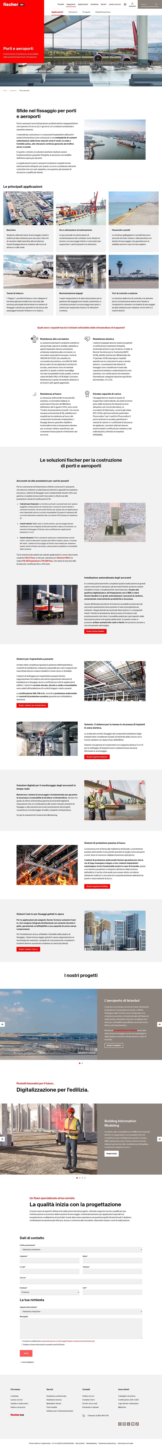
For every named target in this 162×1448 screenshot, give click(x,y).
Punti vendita (52, 1407)
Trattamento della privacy (107, 1443)
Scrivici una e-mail (89, 1403)
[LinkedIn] (128, 1424)
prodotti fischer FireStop (125, 1030)
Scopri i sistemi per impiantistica (32, 705)
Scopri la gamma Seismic (97, 757)
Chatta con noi (88, 1396)
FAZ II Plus (30, 558)
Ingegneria (13, 90)
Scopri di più (111, 1153)
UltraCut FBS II (63, 558)
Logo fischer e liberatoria (128, 1403)
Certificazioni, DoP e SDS (128, 1400)
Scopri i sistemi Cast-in (28, 949)
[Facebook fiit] (120, 1424)
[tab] (79, 1063)
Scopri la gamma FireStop (97, 886)
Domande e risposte (90, 1407)
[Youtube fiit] (132, 1424)
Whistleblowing (91, 1443)
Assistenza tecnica (54, 1400)
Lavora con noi (115, 4)
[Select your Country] (125, 4)
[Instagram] (124, 1424)
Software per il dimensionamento (60, 1411)
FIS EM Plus (47, 561)
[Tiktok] (137, 1424)
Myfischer (122, 1407)
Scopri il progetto (114, 1045)
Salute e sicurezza (18, 1407)
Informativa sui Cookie (125, 1443)
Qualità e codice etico (19, 1403)
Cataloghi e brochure (126, 1396)
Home (5, 90)
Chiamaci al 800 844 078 (98, 1415)
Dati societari (80, 1443)
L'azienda (14, 1396)
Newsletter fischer (54, 1403)
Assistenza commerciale (56, 1396)
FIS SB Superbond (31, 561)
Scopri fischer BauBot (95, 631)
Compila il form (88, 1400)
